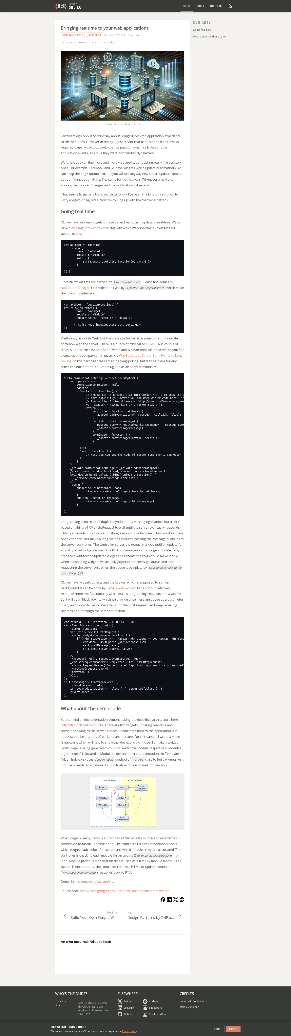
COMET (151, 344)
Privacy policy (129, 1031)
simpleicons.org (189, 1007)
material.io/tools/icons (193, 1001)
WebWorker (108, 42)
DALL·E (136, 124)
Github (128, 1014)
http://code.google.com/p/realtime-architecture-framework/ (124, 891)
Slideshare (155, 1007)
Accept (233, 1029)
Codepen (154, 1001)
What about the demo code (209, 36)
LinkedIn (129, 1007)
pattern (94, 42)
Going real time (202, 30)
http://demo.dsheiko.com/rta (82, 725)
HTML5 (83, 42)
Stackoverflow (157, 1014)
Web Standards (73, 35)
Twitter (128, 1001)
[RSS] (230, 6)
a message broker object (87, 228)
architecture (69, 42)
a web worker (125, 588)
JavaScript (94, 35)
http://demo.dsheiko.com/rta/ (92, 881)
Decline (217, 1029)
